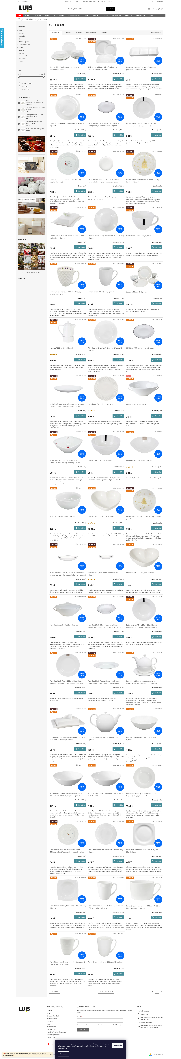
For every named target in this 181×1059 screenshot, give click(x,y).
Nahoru (55, 991)
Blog (48, 1024)
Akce (20, 30)
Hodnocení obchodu (89, 2)
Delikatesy (22, 59)
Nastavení (63, 1054)
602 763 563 (144, 1014)
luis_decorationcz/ (146, 1022)
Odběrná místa (51, 1029)
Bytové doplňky (24, 42)
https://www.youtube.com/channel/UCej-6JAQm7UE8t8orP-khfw (152, 1027)
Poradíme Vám (51, 1027)
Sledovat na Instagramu (32, 272)
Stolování (22, 36)
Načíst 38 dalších (106, 991)
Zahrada (21, 53)
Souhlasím (118, 1045)
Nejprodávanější (91, 33)
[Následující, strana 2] (157, 992)
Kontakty (68, 2)
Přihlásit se (83, 1029)
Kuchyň (21, 39)
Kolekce (21, 33)
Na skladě (26, 83)
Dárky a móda (23, 56)
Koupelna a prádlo (24, 45)
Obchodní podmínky (53, 1035)
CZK (152, 2)
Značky (21, 62)
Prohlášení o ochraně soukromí (56, 1032)
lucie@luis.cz (145, 1011)
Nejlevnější (68, 33)
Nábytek (21, 50)
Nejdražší (79, 33)
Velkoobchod (51, 1037)
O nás (77, 2)
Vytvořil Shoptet (158, 1055)
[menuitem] (19, 15)
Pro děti (21, 47)
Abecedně (104, 33)
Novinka (25, 89)
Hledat (110, 9)
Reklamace (50, 1021)
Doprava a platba (106, 2)
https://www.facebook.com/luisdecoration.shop (152, 1018)
